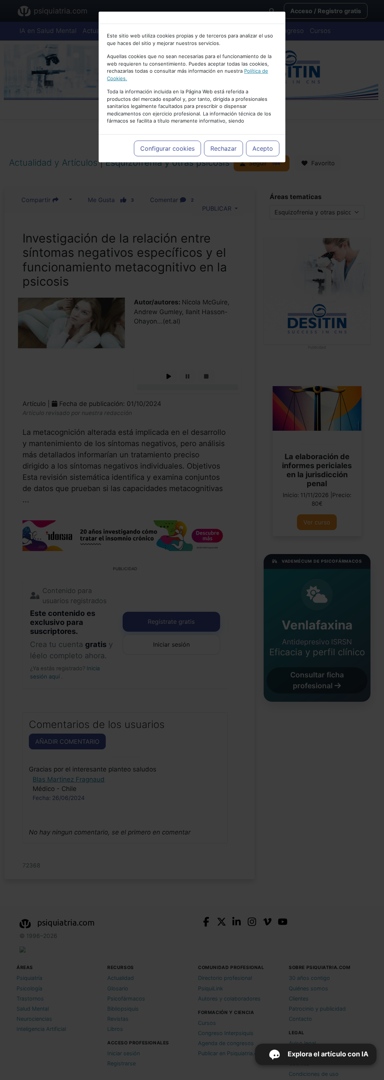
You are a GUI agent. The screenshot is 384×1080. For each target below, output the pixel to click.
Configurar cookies (167, 148)
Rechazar (223, 148)
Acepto (262, 148)
